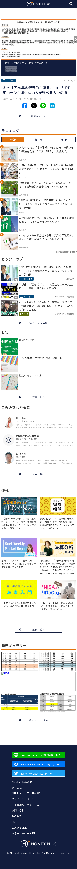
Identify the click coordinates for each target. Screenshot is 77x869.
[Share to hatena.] (52, 105)
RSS (14, 822)
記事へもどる (38, 116)
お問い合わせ (19, 810)
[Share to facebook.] (24, 105)
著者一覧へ (38, 474)
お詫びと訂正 (19, 827)
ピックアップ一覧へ (38, 323)
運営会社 (17, 787)
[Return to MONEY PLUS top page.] (38, 3)
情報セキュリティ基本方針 (27, 793)
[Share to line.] (43, 105)
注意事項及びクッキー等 (25, 804)
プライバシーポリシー (24, 799)
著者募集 (17, 816)
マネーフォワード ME (24, 833)
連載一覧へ (38, 629)
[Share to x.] (34, 105)
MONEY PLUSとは (22, 781)
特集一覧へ (38, 396)
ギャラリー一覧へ (39, 720)
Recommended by (62, 251)
